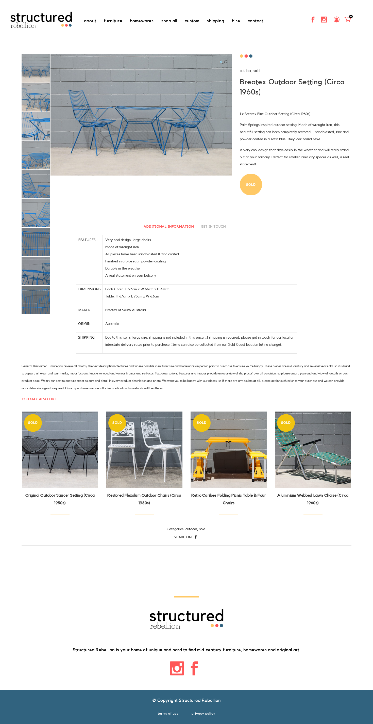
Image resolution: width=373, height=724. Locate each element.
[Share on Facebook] (196, 537)
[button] (223, 62)
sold (256, 71)
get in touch (213, 226)
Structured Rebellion (200, 700)
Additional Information (169, 226)
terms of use (168, 713)
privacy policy (203, 713)
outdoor (245, 71)
